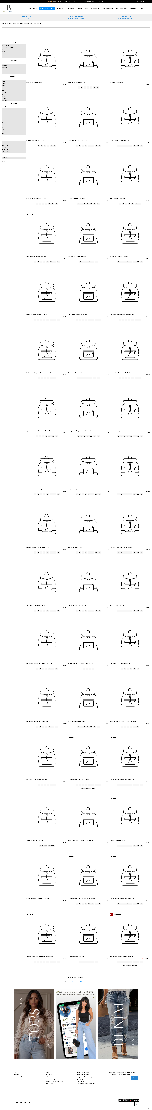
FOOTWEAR (79, 8)
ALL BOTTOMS (5, 71)
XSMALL (4, 81)
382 (81, 981)
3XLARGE (4, 94)
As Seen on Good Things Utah (86, 1083)
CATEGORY (13, 60)
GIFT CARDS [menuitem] (123, 8)
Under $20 (4, 142)
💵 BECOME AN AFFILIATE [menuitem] (47, 8)
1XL (91, 87)
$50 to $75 (5, 149)
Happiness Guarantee (83, 1072)
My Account (49, 1074)
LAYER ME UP (5, 73)
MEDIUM (4, 85)
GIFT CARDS (5, 65)
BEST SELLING (5, 53)
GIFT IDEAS (4, 67)
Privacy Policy (49, 1083)
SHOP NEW (5, 158)
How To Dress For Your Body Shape (87, 1080)
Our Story (16, 1074)
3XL (98, 87)
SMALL (3, 83)
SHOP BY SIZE (13, 76)
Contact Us (17, 1078)
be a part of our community (76, 18)
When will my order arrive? (85, 1076)
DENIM (86, 8)
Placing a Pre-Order (83, 1074)
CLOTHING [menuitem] (70, 8)
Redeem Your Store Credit (53, 1080)
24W (3, 133)
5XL (100, 145)
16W (3, 128)
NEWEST (4, 49)
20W (3, 130)
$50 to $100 (5, 146)
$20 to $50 (5, 144)
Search (4, 63)
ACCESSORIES (133, 8)
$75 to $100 (5, 151)
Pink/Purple (51, 845)
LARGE (3, 87)
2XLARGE (4, 93)
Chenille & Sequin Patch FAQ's (54, 1082)
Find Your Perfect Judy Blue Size (86, 1078)
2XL (94, 87)
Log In (47, 1072)
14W (3, 126)
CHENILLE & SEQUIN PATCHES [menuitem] (110, 8)
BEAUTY (4, 69)
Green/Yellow (43, 845)
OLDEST (4, 51)
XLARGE (4, 89)
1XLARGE (4, 91)
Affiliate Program (19, 1076)
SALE (140, 8)
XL (87, 87)
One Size (4, 100)
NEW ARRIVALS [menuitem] (33, 8)
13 (2, 122)
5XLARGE (4, 98)
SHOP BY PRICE (13, 137)
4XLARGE (4, 96)
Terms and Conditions (20, 1080)
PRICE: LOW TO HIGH (7, 45)
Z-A (3, 57)
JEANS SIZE (14, 104)
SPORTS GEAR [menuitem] (95, 8)
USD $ (136, 1104)
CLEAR (3, 161)
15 (2, 124)
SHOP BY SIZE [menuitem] (60, 8)
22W (3, 131)
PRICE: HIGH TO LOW (7, 47)
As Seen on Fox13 (82, 1082)
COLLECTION (13, 155)
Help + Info (49, 1076)
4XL (96, 145)
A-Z (3, 55)
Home (3, 23)
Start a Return (50, 1078)
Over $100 (4, 148)
